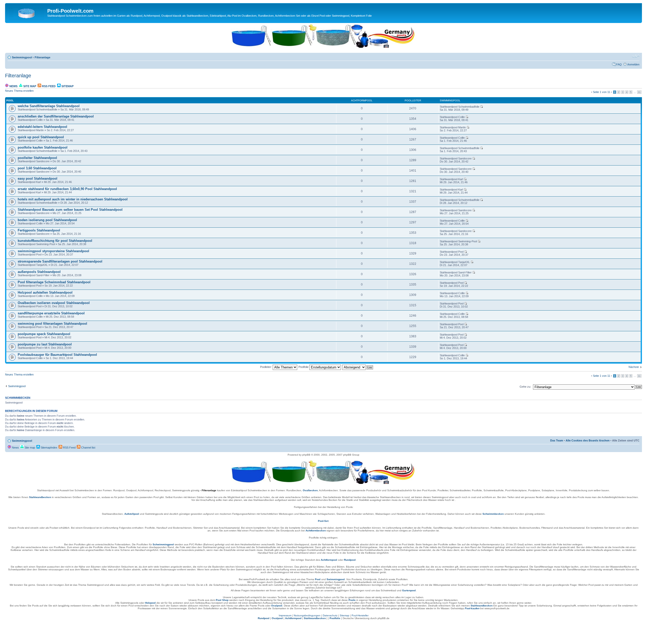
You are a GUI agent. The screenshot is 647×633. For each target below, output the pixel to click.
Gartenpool (409, 590)
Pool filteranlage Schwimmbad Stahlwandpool (54, 282)
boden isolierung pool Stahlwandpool (47, 220)
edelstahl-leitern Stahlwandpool (42, 127)
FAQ (619, 64)
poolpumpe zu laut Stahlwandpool (45, 344)
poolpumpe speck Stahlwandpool (44, 334)
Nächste (634, 366)
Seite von (601, 91)
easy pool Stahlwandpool (37, 178)
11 (639, 92)
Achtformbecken (316, 530)
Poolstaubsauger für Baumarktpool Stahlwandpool (57, 355)
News (13, 86)
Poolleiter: (266, 366)
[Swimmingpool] (26, 12)
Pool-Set (323, 521)
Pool (317, 579)
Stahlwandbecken (40, 497)
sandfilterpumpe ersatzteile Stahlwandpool (51, 313)
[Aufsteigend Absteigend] (358, 366)
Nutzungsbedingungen (307, 615)
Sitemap (67, 86)
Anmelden (633, 64)
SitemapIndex (48, 447)
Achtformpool (329, 559)
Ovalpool (276, 605)
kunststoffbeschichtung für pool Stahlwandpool (55, 241)
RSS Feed (48, 86)
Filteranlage (42, 57)
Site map (29, 86)
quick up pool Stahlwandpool (41, 137)
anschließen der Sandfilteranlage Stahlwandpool (56, 116)
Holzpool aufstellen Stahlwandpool (45, 292)
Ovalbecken (310, 490)
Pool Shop (222, 600)
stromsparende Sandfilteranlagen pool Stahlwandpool (60, 261)
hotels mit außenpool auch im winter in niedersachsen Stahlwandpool (73, 199)
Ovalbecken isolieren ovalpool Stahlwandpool (54, 303)
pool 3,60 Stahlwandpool (37, 168)
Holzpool (150, 602)
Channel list (87, 447)
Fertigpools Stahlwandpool (39, 230)
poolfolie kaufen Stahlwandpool (42, 147)
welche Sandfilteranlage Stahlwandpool (49, 106)
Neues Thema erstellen (19, 90)
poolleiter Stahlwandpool (37, 158)
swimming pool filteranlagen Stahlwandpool (52, 323)
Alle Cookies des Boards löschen (588, 440)
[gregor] (323, 46)
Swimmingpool (22, 57)
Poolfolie (303, 366)
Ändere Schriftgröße (635, 56)
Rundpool (350, 559)
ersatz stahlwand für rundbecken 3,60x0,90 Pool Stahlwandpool (67, 189)
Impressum (285, 615)
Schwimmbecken (493, 513)
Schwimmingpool (163, 544)
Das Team (556, 440)
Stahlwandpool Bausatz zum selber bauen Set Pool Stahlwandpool (70, 210)
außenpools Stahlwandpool (39, 272)
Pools (352, 600)
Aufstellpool (131, 513)
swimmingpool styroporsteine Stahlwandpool (53, 251)
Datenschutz (330, 615)
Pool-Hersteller (360, 615)
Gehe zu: (525, 386)
